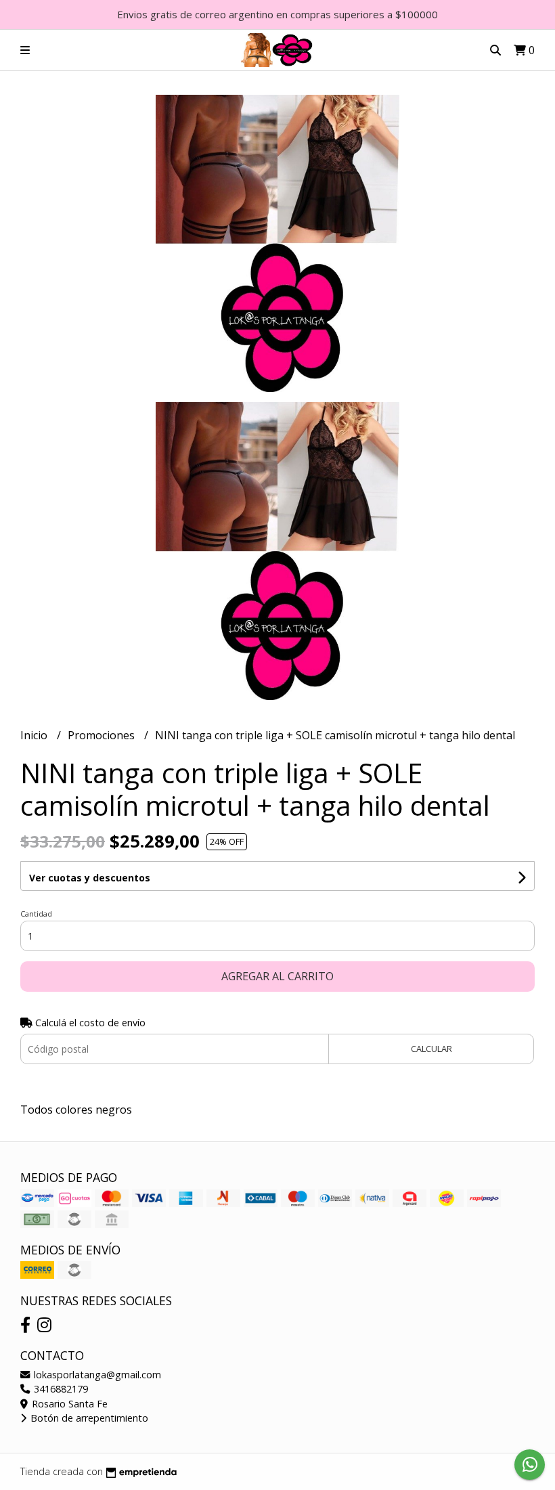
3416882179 (59, 1388)
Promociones (102, 735)
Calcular (431, 1049)
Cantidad (36, 913)
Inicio (35, 735)
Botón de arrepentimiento (88, 1417)
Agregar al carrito (277, 976)
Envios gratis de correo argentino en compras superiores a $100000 (277, 14)
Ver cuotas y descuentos (89, 877)
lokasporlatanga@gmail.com (96, 1374)
